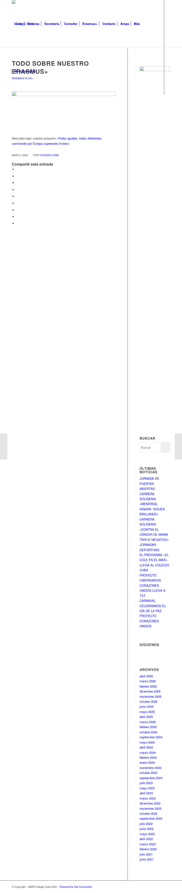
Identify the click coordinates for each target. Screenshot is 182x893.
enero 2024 (147, 762)
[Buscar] (42, 71)
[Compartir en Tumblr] (18, 203)
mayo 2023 (147, 788)
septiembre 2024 (151, 737)
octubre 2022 (148, 813)
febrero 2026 (148, 686)
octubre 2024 (148, 732)
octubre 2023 (148, 772)
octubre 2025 (148, 701)
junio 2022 (147, 828)
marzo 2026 (148, 681)
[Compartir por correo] (18, 223)
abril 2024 (146, 747)
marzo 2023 (148, 798)
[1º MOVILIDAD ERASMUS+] (3, 446)
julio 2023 (146, 783)
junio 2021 (147, 859)
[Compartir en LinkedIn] (18, 196)
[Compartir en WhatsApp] (18, 183)
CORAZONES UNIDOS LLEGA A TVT (152, 590)
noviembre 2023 (150, 767)
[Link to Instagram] (20, 118)
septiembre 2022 (151, 818)
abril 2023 (146, 793)
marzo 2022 (148, 844)
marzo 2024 (148, 752)
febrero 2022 (148, 849)
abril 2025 (146, 716)
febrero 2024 (148, 757)
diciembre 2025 (150, 691)
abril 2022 (146, 839)
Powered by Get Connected (76, 886)
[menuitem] (18, 23)
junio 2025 (147, 706)
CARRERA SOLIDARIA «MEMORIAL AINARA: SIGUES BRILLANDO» (152, 504)
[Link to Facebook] (13, 118)
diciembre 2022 (150, 803)
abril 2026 (146, 676)
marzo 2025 (148, 722)
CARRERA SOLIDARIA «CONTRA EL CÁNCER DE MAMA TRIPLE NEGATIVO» (154, 529)
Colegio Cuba (49, 155)
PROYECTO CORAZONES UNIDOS (149, 621)
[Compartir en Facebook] (18, 169)
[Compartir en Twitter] (18, 176)
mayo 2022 (147, 834)
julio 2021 (146, 854)
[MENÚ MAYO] (178, 446)
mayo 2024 (147, 742)
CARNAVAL (148, 600)
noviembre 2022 (150, 808)
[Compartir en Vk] (18, 210)
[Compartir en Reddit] (18, 216)
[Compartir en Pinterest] (18, 189)
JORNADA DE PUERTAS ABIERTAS (149, 483)
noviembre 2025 (150, 696)
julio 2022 (146, 823)
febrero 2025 (148, 727)
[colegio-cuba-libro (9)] (64, 111)
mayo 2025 (147, 711)
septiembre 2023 (151, 778)
